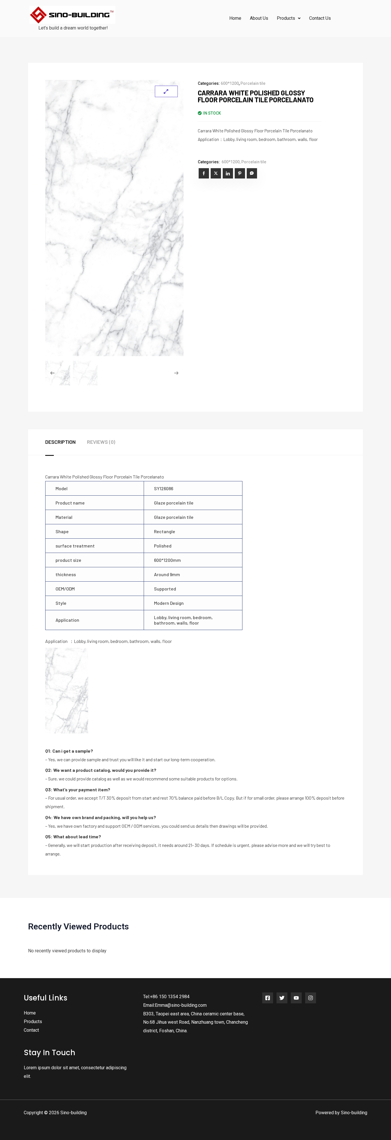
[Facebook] (267, 997)
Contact (31, 1030)
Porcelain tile (252, 83)
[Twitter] (282, 997)
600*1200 (230, 83)
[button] (288, 18)
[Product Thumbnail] (166, 91)
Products (33, 1021)
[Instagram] (310, 997)
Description (60, 442)
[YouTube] (296, 997)
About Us (259, 18)
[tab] (66, 442)
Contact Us (320, 18)
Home (235, 18)
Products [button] (286, 18)
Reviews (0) (101, 442)
